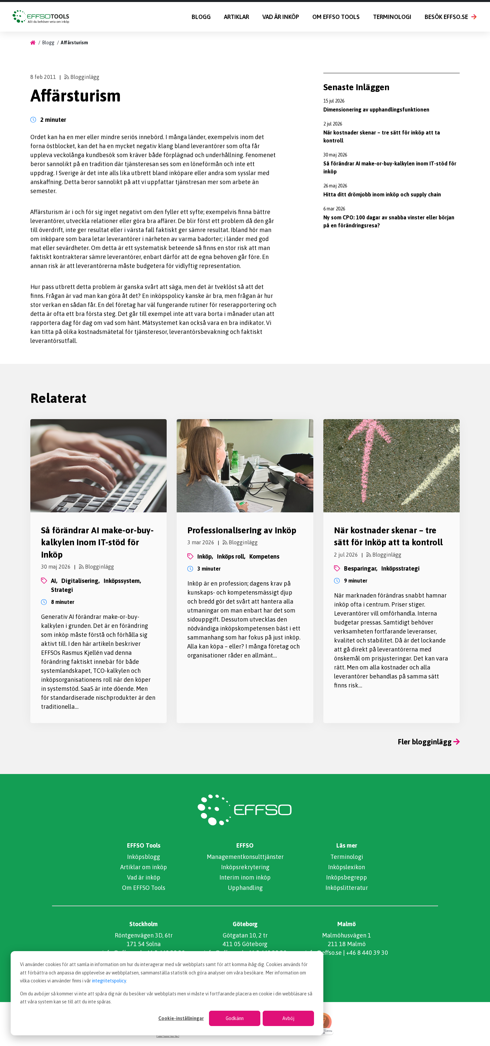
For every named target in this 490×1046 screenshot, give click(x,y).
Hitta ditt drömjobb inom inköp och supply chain (382, 194)
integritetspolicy (109, 980)
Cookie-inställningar (181, 1018)
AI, (54, 580)
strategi (62, 589)
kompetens (264, 556)
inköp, (205, 556)
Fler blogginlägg (425, 741)
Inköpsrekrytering (245, 867)
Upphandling (245, 887)
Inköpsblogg (143, 856)
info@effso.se (323, 952)
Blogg (201, 16)
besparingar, (360, 568)
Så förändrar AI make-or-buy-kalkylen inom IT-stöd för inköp (97, 542)
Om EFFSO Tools (336, 16)
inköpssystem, (122, 580)
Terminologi (392, 16)
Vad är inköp (280, 16)
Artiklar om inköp (143, 867)
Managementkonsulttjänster (245, 856)
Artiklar (236, 16)
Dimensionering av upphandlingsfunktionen (376, 110)
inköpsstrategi (400, 568)
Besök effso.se (446, 16)
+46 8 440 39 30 (367, 952)
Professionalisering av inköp (241, 530)
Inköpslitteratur (346, 887)
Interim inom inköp (245, 877)
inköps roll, (231, 556)
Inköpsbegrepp (346, 877)
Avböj (288, 1018)
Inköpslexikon (346, 867)
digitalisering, (80, 580)
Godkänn (235, 1018)
